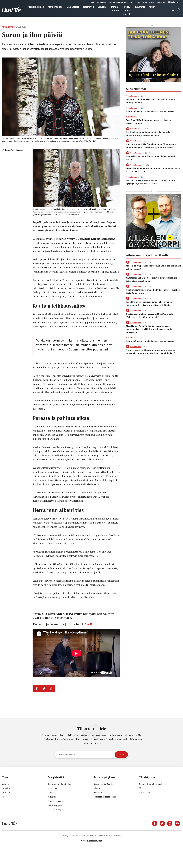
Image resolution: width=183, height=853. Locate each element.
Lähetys (102, 6)
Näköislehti (161, 2)
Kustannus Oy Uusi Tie (103, 784)
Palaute (51, 792)
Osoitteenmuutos (56, 801)
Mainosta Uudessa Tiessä (105, 796)
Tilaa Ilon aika (148, 2)
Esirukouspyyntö (55, 805)
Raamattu (88, 6)
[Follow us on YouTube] (177, 823)
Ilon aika (6, 788)
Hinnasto (98, 792)
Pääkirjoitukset (36, 6)
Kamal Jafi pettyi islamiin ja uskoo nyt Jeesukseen (150, 111)
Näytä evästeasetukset (91, 840)
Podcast (5, 796)
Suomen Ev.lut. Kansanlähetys (152, 784)
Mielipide (52, 796)
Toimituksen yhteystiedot (59, 784)
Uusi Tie (6, 784)
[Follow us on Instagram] (169, 823)
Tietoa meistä (134, 2)
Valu (141, 788)
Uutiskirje (6, 792)
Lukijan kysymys (55, 809)
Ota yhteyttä (101, 2)
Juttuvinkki (52, 788)
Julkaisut (97, 788)
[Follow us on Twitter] (162, 823)
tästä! (88, 624)
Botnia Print (144, 792)
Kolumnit (140, 6)
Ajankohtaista (55, 6)
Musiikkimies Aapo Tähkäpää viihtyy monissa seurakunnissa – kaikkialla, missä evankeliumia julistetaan (149, 329)
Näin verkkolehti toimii (118, 2)
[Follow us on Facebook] (154, 823)
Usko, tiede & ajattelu (127, 10)
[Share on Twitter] (44, 688)
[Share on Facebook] (36, 688)
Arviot (152, 6)
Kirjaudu (171, 2)
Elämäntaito (72, 6)
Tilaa (92, 2)
